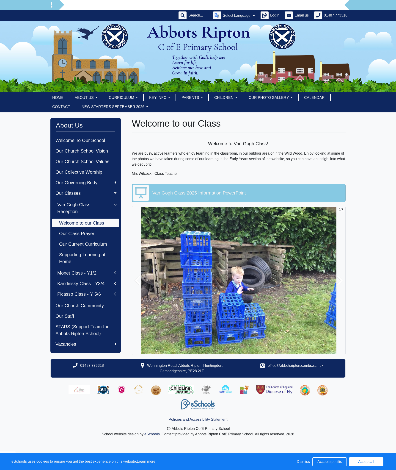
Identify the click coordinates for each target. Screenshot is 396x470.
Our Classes (68, 193)
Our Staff (64, 316)
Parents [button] (191, 98)
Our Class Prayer (76, 233)
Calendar (314, 98)
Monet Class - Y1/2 (76, 272)
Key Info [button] (158, 98)
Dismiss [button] (303, 462)
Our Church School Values (82, 161)
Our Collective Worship (78, 172)
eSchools (152, 434)
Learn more (146, 461)
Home (57, 98)
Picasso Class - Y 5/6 (79, 294)
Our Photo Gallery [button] (269, 98)
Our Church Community (79, 305)
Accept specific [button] (329, 462)
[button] (137, 280)
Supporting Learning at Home (82, 258)
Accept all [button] (366, 462)
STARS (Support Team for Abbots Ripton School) (82, 330)
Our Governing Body (76, 182)
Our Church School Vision (81, 150)
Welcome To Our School (80, 140)
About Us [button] (85, 98)
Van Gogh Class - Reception (75, 208)
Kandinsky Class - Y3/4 (80, 283)
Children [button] (224, 98)
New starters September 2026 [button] (113, 107)
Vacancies (65, 344)
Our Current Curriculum (83, 244)
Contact (61, 107)
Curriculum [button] (122, 98)
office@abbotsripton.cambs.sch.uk (295, 365)
